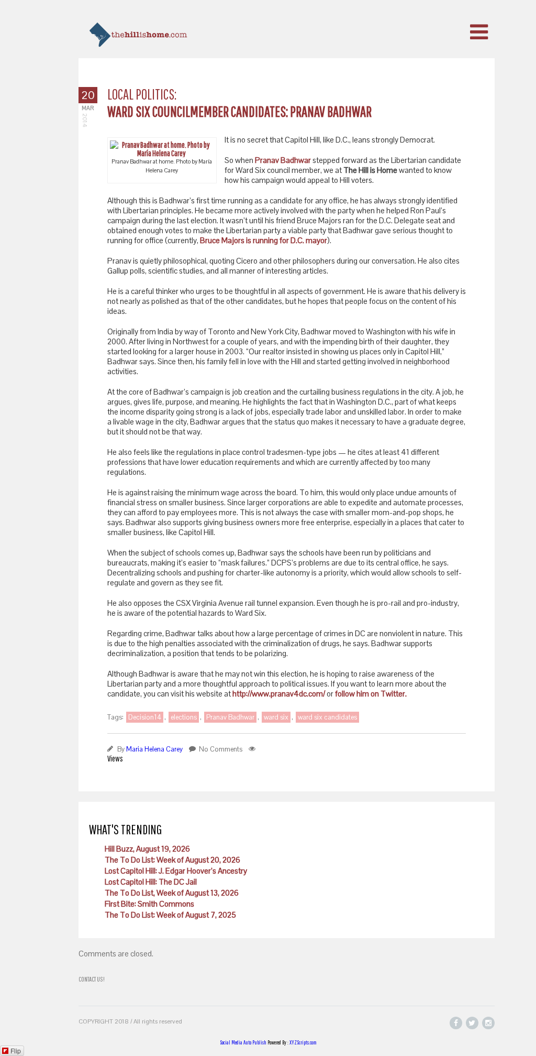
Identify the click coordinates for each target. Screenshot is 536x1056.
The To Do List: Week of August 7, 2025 (170, 915)
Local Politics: (141, 94)
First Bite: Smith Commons (149, 904)
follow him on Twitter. (371, 694)
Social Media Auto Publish (243, 1042)
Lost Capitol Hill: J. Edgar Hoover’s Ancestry (176, 871)
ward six (276, 717)
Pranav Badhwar (283, 160)
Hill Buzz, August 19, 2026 (147, 849)
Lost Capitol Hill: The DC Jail (151, 882)
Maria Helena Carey (154, 749)
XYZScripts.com (303, 1042)
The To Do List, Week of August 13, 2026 (172, 893)
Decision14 (144, 717)
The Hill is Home (466, 982)
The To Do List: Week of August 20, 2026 (172, 860)
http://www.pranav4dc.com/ (278, 694)
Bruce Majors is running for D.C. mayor (263, 240)
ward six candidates (327, 717)
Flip (15, 1050)
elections (184, 717)
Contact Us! (92, 979)
